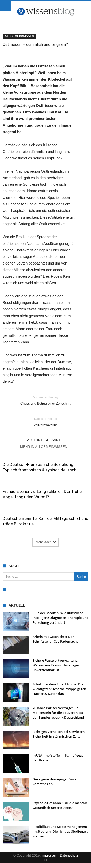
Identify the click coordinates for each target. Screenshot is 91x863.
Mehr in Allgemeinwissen (43, 447)
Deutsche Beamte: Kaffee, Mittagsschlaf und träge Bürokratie (45, 521)
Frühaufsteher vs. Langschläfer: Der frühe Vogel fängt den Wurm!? (42, 494)
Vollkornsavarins (46, 422)
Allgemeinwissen (19, 36)
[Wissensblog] (45, 6)
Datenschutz (69, 855)
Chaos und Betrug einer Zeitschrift (45, 400)
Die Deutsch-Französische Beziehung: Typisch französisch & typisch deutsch (39, 467)
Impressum (49, 855)
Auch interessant (43, 440)
